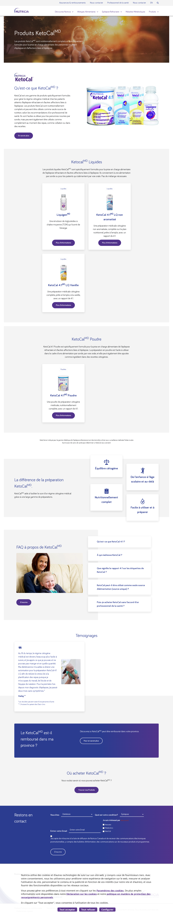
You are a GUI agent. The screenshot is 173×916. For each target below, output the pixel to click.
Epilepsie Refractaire (110, 12)
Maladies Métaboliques (135, 12)
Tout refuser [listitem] (88, 909)
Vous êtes (54, 815)
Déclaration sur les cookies (81, 893)
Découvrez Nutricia (63, 12)
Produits (152, 12)
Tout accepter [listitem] (67, 909)
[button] (158, 3)
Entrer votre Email (58, 831)
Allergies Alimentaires (86, 12)
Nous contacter (96, 3)
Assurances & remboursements (72, 3)
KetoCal (108, 831)
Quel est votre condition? (106, 815)
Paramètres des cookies (110, 890)
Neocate (108, 825)
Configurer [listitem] (107, 909)
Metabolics (109, 828)
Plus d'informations (63, 243)
